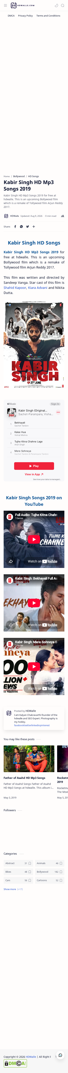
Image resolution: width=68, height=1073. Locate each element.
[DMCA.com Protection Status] (33, 1063)
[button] (56, 5)
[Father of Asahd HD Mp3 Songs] (29, 758)
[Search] (62, 5)
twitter (27, 725)
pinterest (45, 725)
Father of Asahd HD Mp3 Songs (24, 778)
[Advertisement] (34, 58)
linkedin (35, 725)
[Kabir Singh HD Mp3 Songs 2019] (34, 344)
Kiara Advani (37, 287)
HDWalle (31, 1056)
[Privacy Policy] (25, 16)
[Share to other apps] (34, 226)
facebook (19, 725)
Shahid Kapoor (15, 287)
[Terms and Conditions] (48, 16)
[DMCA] (11, 16)
